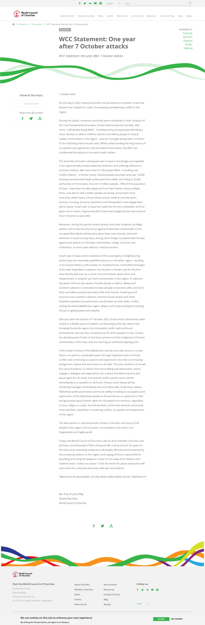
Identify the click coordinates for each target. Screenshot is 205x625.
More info (74, 622)
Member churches (86, 16)
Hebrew (188, 48)
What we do (122, 16)
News (100, 16)
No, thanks (176, 619)
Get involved (137, 16)
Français (188, 33)
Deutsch (188, 37)
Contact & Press (167, 16)
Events (110, 16)
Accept (161, 619)
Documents (37, 24)
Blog (180, 16)
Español (188, 40)
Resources (151, 16)
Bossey (189, 16)
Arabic (189, 44)
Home (13, 24)
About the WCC (67, 16)
